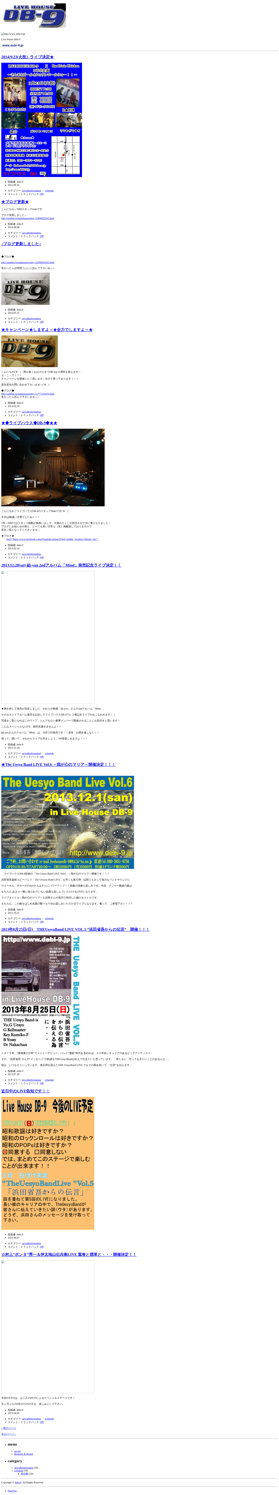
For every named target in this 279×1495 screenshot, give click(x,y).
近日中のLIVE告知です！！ (25, 1091)
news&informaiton (31, 190)
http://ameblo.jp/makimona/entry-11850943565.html (27, 262)
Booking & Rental (23, 1454)
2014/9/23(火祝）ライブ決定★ (27, 57)
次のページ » (8, 1434)
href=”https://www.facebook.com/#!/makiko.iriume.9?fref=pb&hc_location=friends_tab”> (52, 539)
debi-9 (18, 1482)
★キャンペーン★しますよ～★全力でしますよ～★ (47, 330)
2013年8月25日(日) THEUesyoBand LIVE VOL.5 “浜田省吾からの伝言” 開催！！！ (75, 929)
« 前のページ (8, 1428)
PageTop (12, 1491)
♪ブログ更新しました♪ (21, 244)
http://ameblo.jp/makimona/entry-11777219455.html (27, 394)
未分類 (24, 1473)
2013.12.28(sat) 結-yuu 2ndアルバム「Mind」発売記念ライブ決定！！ (61, 565)
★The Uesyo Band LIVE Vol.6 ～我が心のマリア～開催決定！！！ (58, 764)
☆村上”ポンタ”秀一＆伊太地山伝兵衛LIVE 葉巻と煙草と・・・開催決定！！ (68, 1254)
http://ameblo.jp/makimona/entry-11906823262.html (27, 218)
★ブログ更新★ (15, 202)
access (17, 1451)
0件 (42, 194)
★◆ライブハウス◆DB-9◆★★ (29, 423)
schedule (49, 190)
